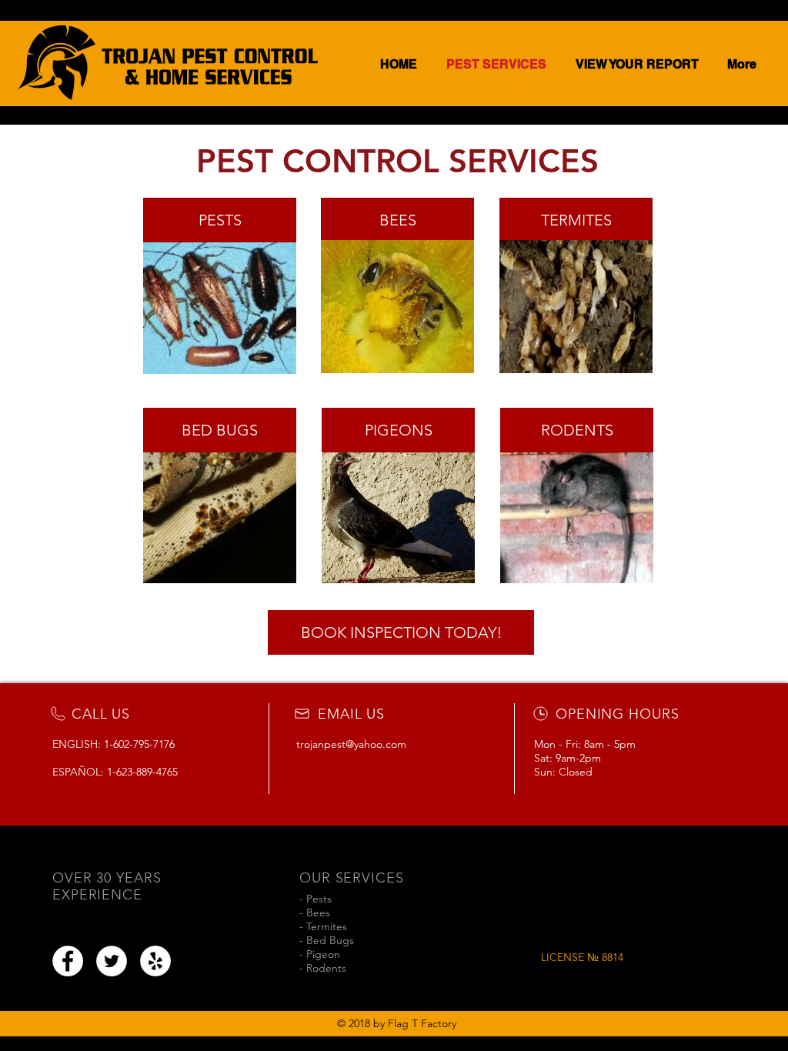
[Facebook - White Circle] (67, 961)
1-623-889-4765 (142, 772)
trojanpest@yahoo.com (351, 744)
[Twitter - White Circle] (111, 961)
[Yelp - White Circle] (155, 961)
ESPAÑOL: (79, 772)
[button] (401, 632)
